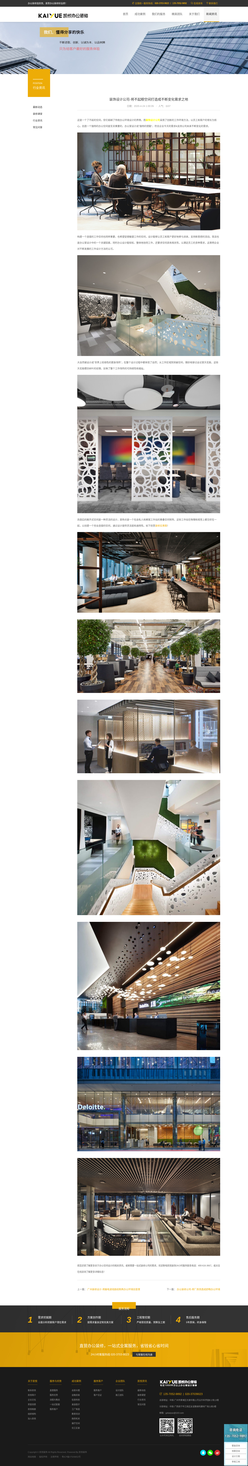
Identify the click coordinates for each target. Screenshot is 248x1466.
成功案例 (140, 14)
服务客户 (54, 1409)
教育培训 (76, 1414)
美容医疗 (76, 1404)
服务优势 (54, 1395)
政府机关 (76, 1419)
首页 (125, 14)
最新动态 (37, 107)
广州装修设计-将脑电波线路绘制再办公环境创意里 (113, 1289)
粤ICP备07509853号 (71, 1457)
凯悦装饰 (63, 15)
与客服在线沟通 (144, 1354)
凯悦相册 (32, 1409)
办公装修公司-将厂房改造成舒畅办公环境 (198, 1289)
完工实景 (76, 1428)
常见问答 (37, 127)
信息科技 (76, 1400)
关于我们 (194, 14)
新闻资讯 (211, 14)
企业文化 (32, 1400)
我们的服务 (158, 14)
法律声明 (54, 1457)
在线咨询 (198, 3)
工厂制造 (76, 1409)
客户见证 (98, 1395)
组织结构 (32, 1414)
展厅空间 (76, 1423)
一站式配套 (55, 1404)
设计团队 (120, 1390)
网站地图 (32, 1457)
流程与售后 (55, 1400)
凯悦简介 (32, 1395)
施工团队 (120, 1395)
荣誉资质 (32, 1404)
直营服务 (54, 1390)
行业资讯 (37, 120)
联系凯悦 (32, 1390)
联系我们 (213, 3)
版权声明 (43, 1457)
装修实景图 (161, 525)
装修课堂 (37, 113)
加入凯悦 (32, 1419)
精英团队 (177, 14)
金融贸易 (76, 1395)
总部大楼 (76, 1390)
